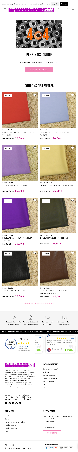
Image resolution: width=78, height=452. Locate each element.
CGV (44, 387)
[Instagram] (10, 403)
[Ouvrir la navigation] (5, 8)
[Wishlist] (63, 8)
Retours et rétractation (51, 378)
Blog (6, 431)
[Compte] (68, 9)
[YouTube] (16, 403)
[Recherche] (58, 8)
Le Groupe (47, 372)
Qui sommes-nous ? (50, 369)
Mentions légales (49, 381)
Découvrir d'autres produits (39, 304)
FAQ (44, 384)
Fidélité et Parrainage (12, 425)
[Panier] (73, 8)
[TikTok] (20, 403)
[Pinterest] (13, 403)
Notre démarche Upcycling (15, 422)
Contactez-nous (49, 375)
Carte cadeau (10, 419)
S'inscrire (52, 433)
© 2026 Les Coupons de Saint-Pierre (18, 448)
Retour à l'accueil (39, 70)
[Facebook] (6, 403)
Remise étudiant (11, 428)
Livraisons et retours (12, 416)
